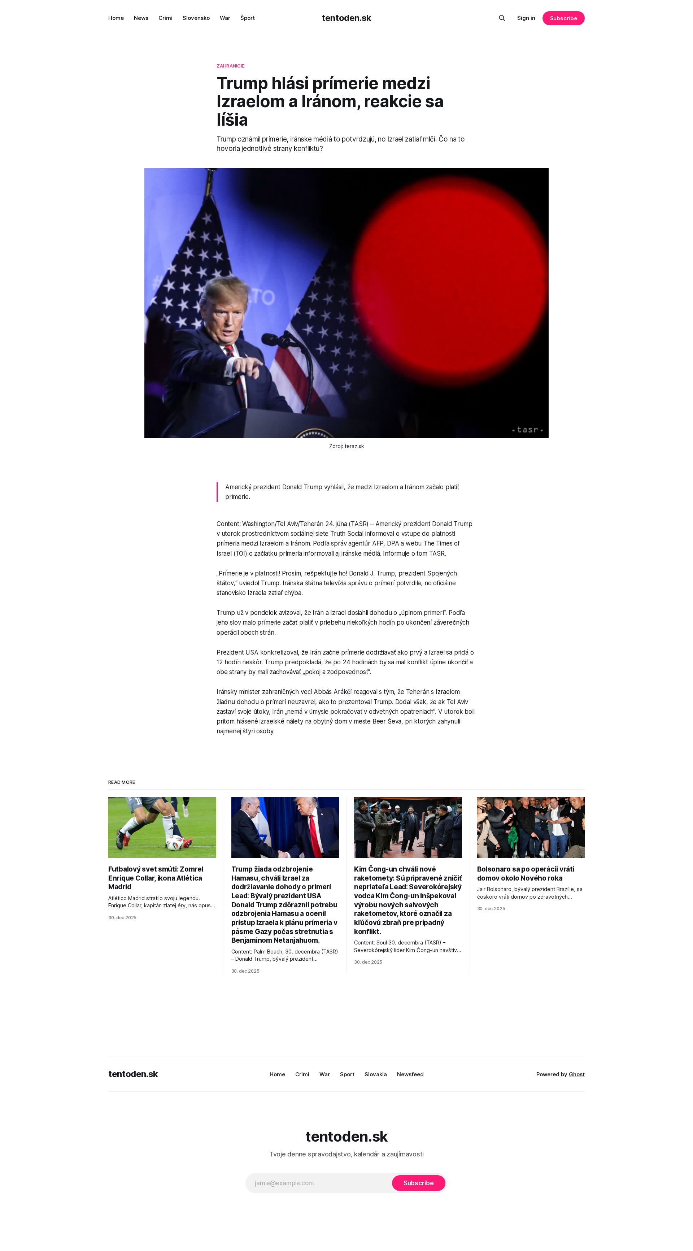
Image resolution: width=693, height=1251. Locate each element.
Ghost (577, 1074)
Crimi (165, 17)
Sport (347, 1074)
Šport (247, 17)
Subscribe (563, 18)
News (141, 17)
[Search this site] (502, 18)
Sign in (526, 17)
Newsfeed (410, 1074)
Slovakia (376, 1074)
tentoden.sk (346, 18)
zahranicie (230, 66)
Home (116, 17)
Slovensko (196, 17)
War (225, 17)
